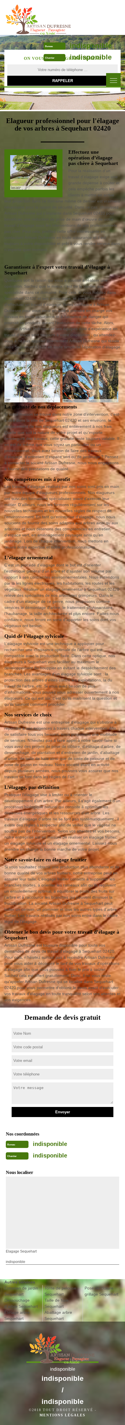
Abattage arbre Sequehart (58, 1315)
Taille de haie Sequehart (56, 1303)
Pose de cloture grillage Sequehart (101, 1291)
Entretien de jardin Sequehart (21, 1291)
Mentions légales (62, 1415)
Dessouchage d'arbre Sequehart (21, 1303)
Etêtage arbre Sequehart (17, 1315)
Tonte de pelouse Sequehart (60, 1291)
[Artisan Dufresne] (39, 17)
